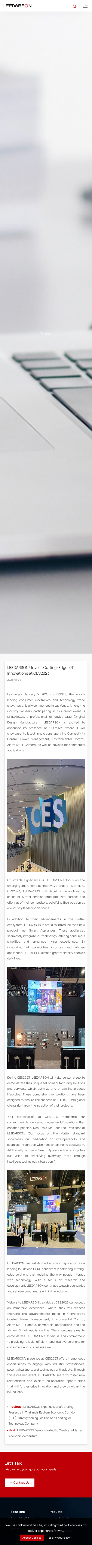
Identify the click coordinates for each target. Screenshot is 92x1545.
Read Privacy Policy (58, 1537)
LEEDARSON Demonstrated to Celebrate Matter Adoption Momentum (45, 1486)
